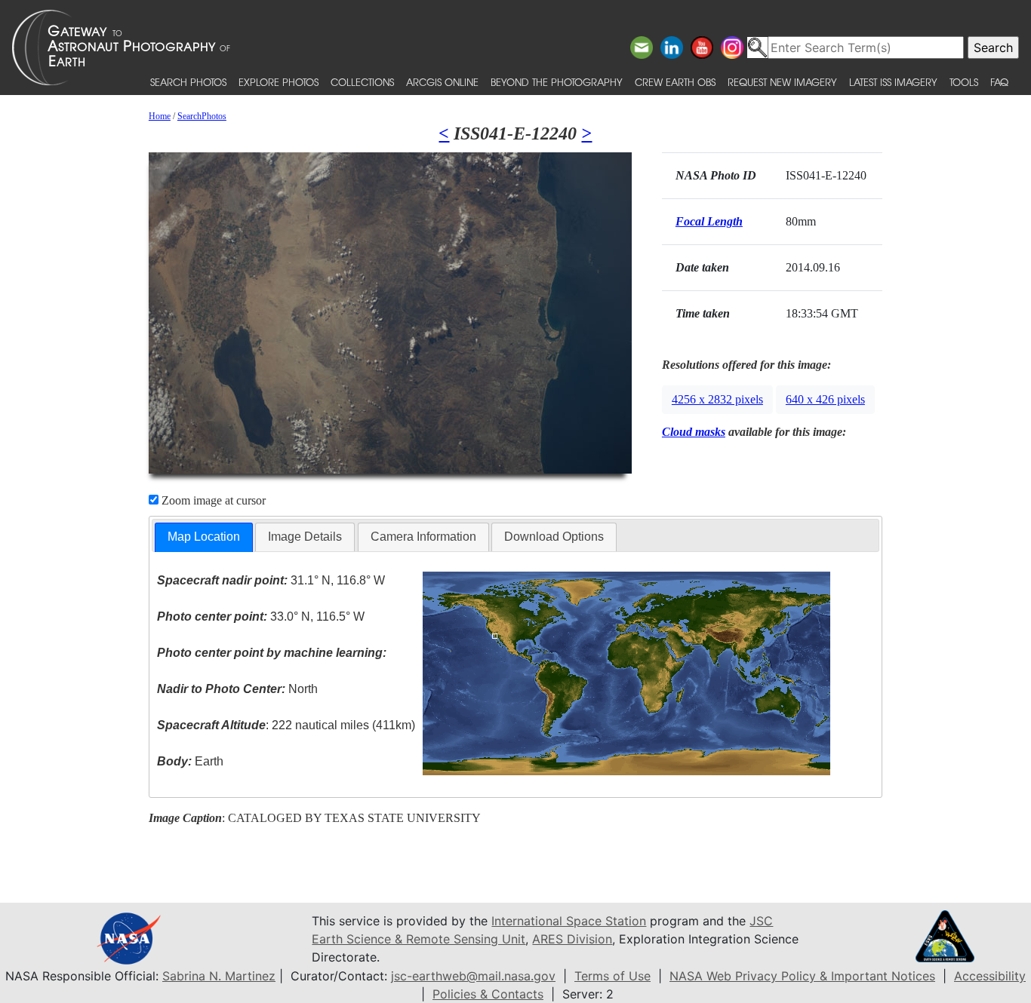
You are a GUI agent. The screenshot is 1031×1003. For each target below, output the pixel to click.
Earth (190, 761)
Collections (362, 82)
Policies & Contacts (487, 993)
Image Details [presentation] (305, 536)
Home (160, 116)
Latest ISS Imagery (893, 82)
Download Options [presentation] (554, 536)
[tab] (204, 537)
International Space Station (568, 920)
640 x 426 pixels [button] (825, 399)
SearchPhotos (201, 116)
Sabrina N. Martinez (218, 975)
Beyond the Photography (557, 82)
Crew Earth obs (675, 82)
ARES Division (572, 938)
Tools (963, 82)
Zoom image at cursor (212, 500)
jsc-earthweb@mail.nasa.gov (473, 975)
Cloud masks (693, 431)
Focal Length (709, 221)
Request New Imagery (782, 82)
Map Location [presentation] (204, 536)
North (237, 688)
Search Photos (188, 82)
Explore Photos (279, 82)
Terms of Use (612, 975)
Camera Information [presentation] (423, 536)
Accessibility (990, 975)
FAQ (999, 82)
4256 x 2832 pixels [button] (717, 399)
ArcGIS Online (442, 82)
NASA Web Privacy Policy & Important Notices (802, 975)
